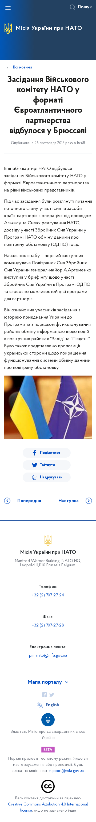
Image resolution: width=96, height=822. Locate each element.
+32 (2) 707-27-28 (48, 625)
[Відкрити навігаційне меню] (8, 8)
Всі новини (22, 67)
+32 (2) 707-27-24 (48, 595)
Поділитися (50, 453)
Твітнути (47, 465)
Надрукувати (51, 477)
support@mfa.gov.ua (66, 771)
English (52, 705)
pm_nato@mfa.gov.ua (48, 655)
